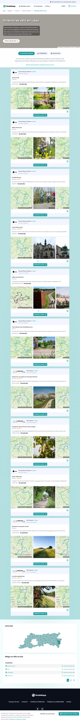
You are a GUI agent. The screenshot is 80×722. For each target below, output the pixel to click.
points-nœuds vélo (69, 666)
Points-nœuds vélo (10, 41)
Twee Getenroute (17, 227)
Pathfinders (43, 53)
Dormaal (9, 675)
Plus (48, 6)
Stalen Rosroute (17, 127)
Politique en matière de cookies (18, 719)
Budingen (10, 672)
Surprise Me (56, 53)
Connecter (39, 6)
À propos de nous (14, 702)
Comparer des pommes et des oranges (23, 427)
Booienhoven (11, 666)
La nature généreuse (18, 576)
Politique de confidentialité (55, 702)
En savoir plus (23, 84)
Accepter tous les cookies (69, 714)
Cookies (68, 702)
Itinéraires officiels (27, 53)
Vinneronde (15, 78)
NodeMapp (78, 47)
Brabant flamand (26, 10)
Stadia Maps (61, 47)
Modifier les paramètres (47, 714)
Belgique (10, 10)
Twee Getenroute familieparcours (22, 327)
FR (64, 6)
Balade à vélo (25, 6)
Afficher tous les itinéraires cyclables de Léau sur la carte (40, 64)
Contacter (25, 702)
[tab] (38, 310)
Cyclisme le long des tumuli (20, 526)
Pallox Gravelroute (18, 277)
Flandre (17, 10)
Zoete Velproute (17, 476)
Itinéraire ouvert (39, 115)
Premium (73, 6)
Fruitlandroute (16, 177)
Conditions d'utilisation (37, 702)
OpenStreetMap (67, 47)
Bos (8, 669)
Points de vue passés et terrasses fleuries (24, 377)
